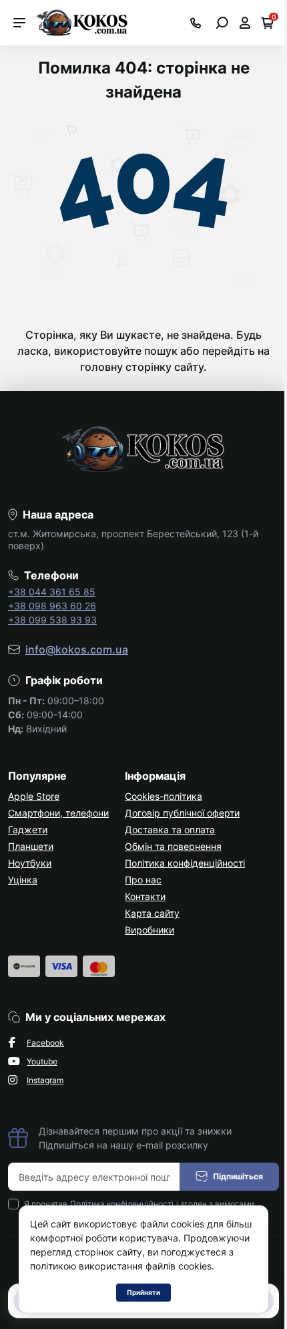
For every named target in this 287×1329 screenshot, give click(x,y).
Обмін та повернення (173, 846)
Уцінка (22, 879)
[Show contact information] (195, 23)
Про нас (143, 879)
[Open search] (222, 23)
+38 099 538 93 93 (52, 619)
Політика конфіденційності (185, 863)
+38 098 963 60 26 (52, 605)
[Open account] (244, 23)
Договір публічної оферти (182, 813)
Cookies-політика (163, 796)
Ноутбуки (29, 863)
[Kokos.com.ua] (82, 21)
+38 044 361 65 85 (51, 591)
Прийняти (143, 1292)
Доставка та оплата (170, 829)
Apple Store (33, 796)
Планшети (30, 846)
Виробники (149, 929)
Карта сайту (152, 913)
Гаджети (27, 829)
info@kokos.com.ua (76, 649)
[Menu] (19, 22)
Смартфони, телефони (58, 813)
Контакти (145, 896)
